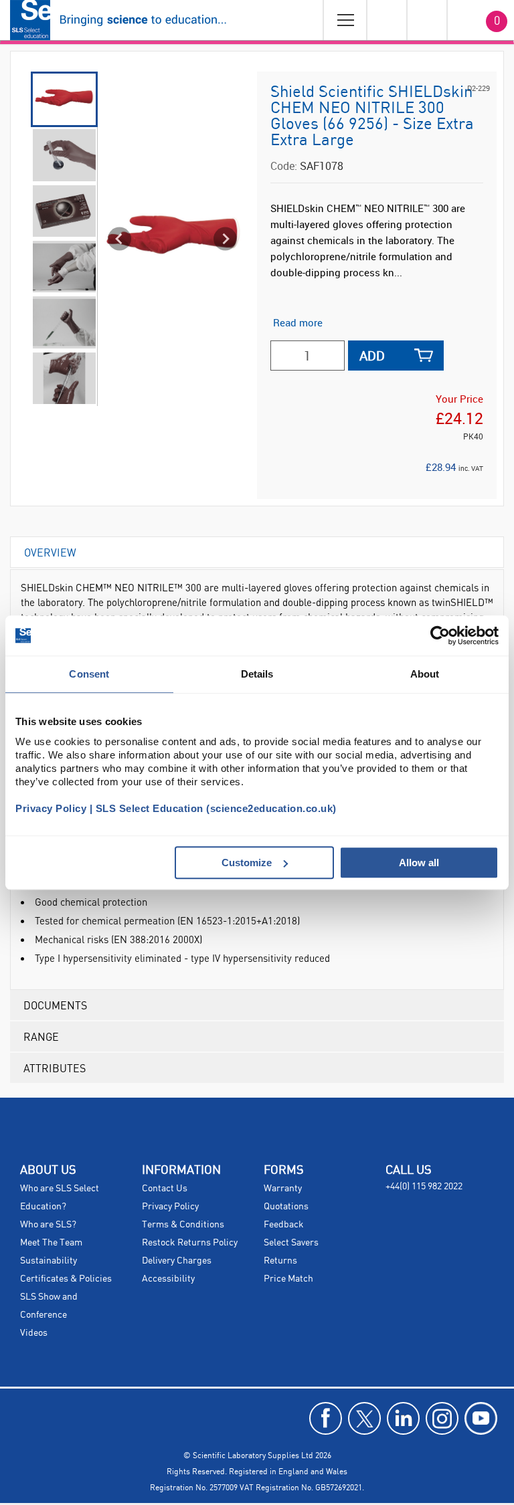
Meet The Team (51, 1242)
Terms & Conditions (183, 1224)
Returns (280, 1261)
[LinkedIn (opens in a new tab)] (403, 1418)
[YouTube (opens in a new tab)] (480, 1418)
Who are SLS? (48, 1224)
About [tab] (425, 674)
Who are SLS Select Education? (59, 1197)
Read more (298, 322)
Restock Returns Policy (190, 1242)
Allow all (419, 862)
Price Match (288, 1279)
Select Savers (291, 1242)
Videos (34, 1333)
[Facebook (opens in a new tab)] (325, 1418)
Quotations (286, 1206)
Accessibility (168, 1279)
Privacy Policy (170, 1206)
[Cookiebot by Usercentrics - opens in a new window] (440, 635)
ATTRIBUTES (54, 1068)
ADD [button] (372, 355)
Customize (247, 862)
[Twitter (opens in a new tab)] (364, 1418)
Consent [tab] (89, 674)
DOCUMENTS (55, 1005)
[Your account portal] (386, 20)
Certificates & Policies (66, 1279)
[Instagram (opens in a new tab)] (442, 1418)
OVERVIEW (50, 552)
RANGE (41, 1036)
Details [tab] (257, 674)
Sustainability (48, 1261)
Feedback (284, 1224)
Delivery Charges (176, 1261)
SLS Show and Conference (49, 1306)
